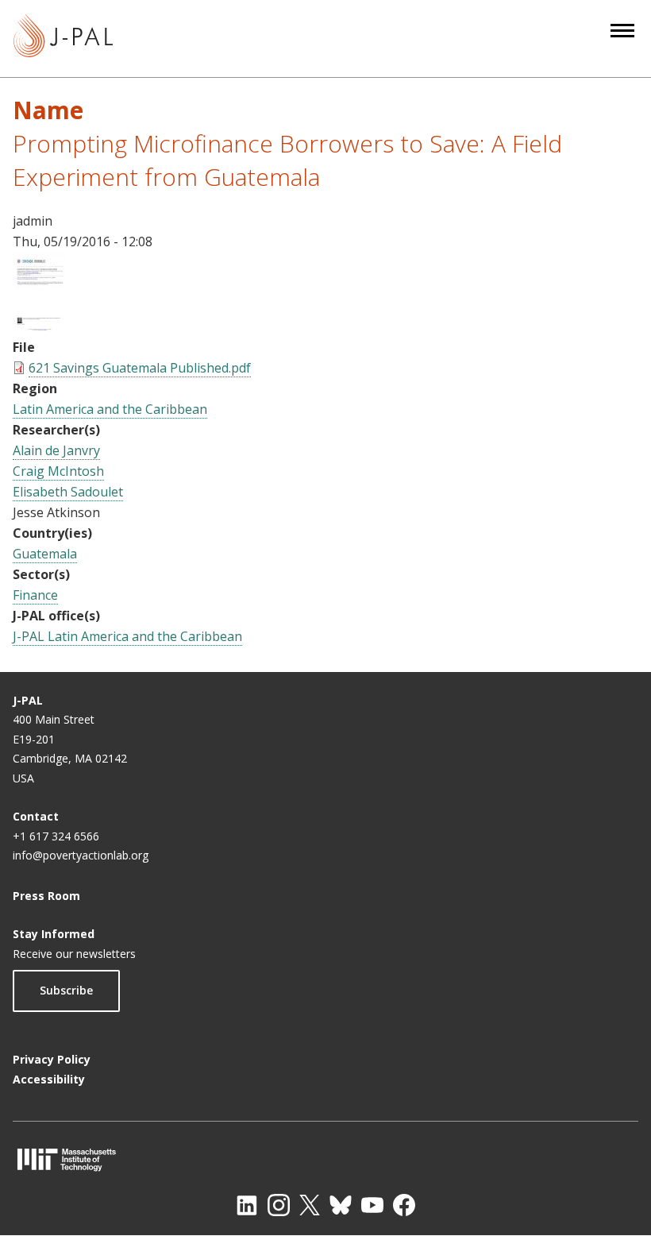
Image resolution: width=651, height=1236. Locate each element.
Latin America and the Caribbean (110, 409)
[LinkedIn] (247, 1205)
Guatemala (45, 553)
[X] (309, 1205)
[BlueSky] (340, 1205)
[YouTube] (372, 1205)
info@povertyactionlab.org (80, 855)
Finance (35, 595)
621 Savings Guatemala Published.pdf (140, 368)
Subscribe (66, 990)
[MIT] (325, 1159)
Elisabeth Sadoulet (68, 491)
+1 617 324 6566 (56, 836)
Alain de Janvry (56, 450)
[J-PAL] (63, 38)
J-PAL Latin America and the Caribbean (127, 636)
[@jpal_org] (279, 1205)
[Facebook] (404, 1205)
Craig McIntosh (58, 471)
